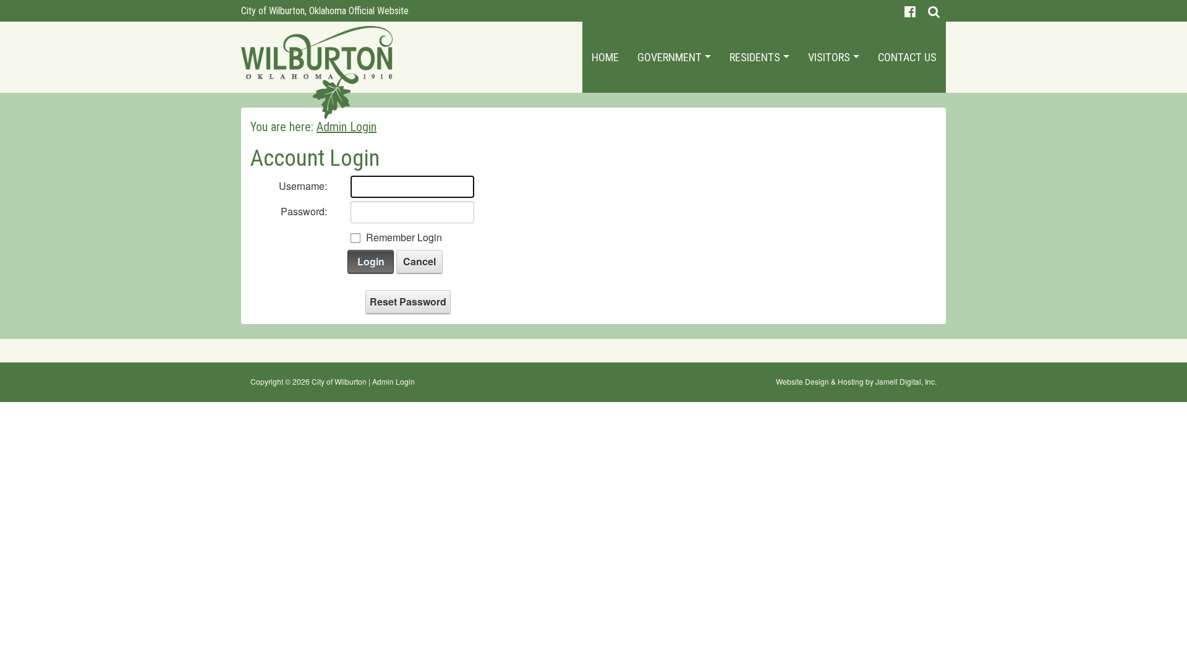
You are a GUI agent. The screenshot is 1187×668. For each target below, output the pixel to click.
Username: (303, 186)
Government (670, 57)
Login (371, 261)
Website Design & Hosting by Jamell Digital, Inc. (856, 381)
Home (605, 57)
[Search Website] (934, 11)
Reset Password (408, 301)
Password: (304, 211)
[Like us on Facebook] (910, 11)
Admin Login (393, 381)
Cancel (419, 261)
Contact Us (907, 57)
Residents (756, 57)
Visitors (830, 57)
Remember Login (404, 237)
